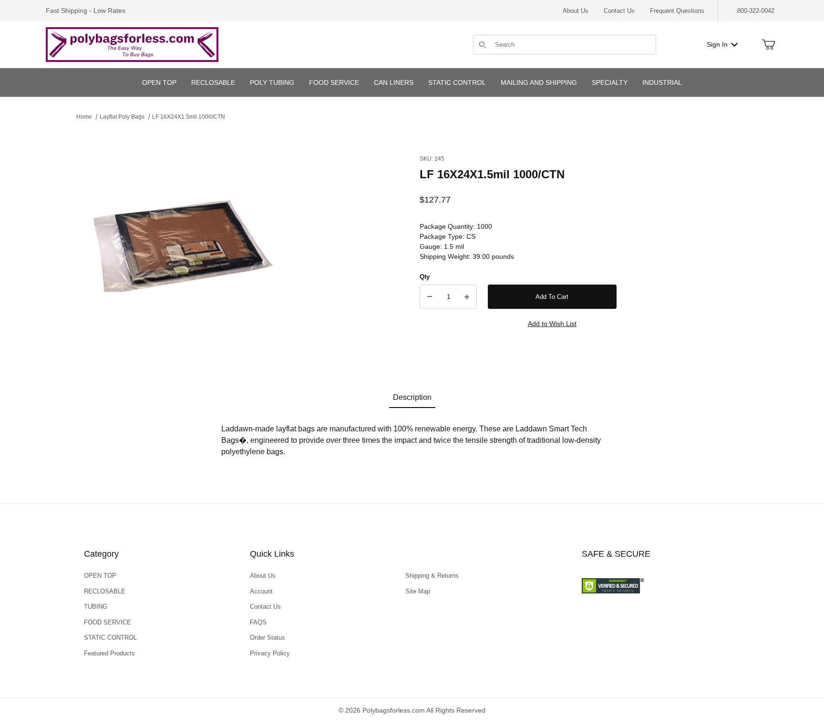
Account (261, 591)
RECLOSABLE (104, 591)
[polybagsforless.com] (132, 44)
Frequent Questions (677, 10)
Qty (425, 276)
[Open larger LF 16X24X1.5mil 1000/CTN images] (181, 247)
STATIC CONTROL (110, 637)
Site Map (417, 591)
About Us (575, 10)
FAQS (258, 622)
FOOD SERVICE (107, 622)
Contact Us (619, 10)
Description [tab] (412, 397)
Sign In (717, 44)
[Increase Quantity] (466, 297)
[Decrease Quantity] (429, 297)
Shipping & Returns (432, 575)
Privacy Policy (270, 653)
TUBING (95, 606)
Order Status (267, 637)
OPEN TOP (100, 575)
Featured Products (109, 653)
